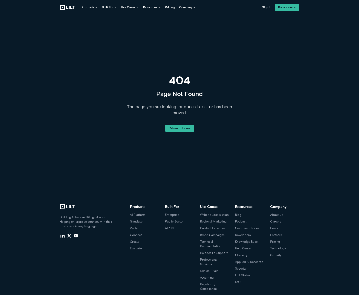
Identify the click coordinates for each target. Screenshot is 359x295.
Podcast (241, 221)
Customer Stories (247, 228)
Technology (278, 248)
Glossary (241, 255)
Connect (136, 235)
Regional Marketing (213, 221)
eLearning (207, 277)
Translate (136, 221)
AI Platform (137, 215)
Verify (134, 228)
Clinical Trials (209, 271)
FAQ (238, 282)
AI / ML (170, 228)
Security (240, 268)
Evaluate (136, 248)
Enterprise (172, 215)
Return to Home (179, 128)
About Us (276, 215)
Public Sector (174, 221)
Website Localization (214, 215)
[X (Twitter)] (69, 235)
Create (134, 241)
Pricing (170, 7)
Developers (243, 235)
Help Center (243, 248)
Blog (238, 215)
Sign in (266, 7)
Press (274, 228)
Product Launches (212, 228)
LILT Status (242, 275)
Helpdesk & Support (214, 253)
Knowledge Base (246, 241)
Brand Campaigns (212, 235)
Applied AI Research (249, 262)
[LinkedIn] (62, 235)
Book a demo (287, 7)
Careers (275, 221)
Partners (276, 235)
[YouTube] (76, 235)
